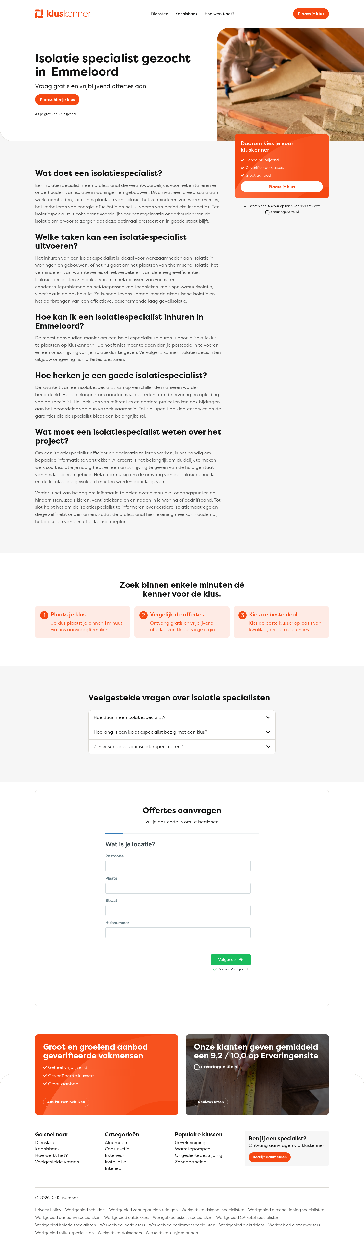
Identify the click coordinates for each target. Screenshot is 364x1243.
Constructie (117, 1149)
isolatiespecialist (62, 185)
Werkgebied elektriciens (242, 1225)
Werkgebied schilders (85, 1209)
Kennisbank (186, 13)
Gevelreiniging (190, 1142)
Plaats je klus (311, 14)
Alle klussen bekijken (66, 1102)
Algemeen (116, 1142)
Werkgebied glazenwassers (294, 1225)
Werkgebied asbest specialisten (182, 1217)
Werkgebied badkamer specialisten (182, 1225)
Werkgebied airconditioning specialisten (286, 1209)
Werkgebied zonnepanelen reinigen (143, 1209)
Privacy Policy (48, 1209)
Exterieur (114, 1155)
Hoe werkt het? (219, 13)
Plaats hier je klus (57, 99)
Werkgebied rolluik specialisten (64, 1232)
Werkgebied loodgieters (122, 1225)
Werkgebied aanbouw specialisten (68, 1217)
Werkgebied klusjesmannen (172, 1232)
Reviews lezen (211, 1102)
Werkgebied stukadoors (120, 1232)
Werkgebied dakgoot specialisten (213, 1209)
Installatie (115, 1162)
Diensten (159, 13)
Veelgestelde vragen (57, 1162)
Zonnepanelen (190, 1162)
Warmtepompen (192, 1149)
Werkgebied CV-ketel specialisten (247, 1217)
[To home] (63, 13)
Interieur (114, 1168)
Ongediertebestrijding (198, 1155)
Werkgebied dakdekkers (126, 1217)
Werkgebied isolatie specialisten (65, 1225)
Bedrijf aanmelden (270, 1157)
